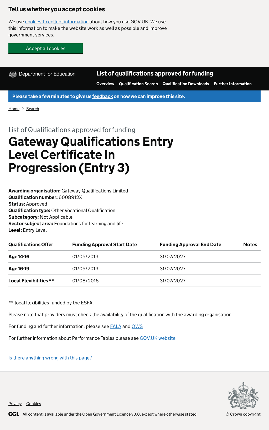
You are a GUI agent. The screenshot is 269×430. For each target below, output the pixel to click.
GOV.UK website (157, 338)
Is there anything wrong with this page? (50, 358)
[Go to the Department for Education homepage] (42, 74)
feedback (102, 96)
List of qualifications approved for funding (154, 73)
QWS (137, 326)
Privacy (15, 403)
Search (32, 108)
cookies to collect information (57, 22)
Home (13, 108)
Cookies (33, 403)
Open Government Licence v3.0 (111, 414)
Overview (105, 83)
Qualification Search (138, 83)
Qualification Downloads (186, 83)
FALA (115, 326)
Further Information (233, 83)
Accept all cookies (45, 48)
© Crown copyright (243, 414)
